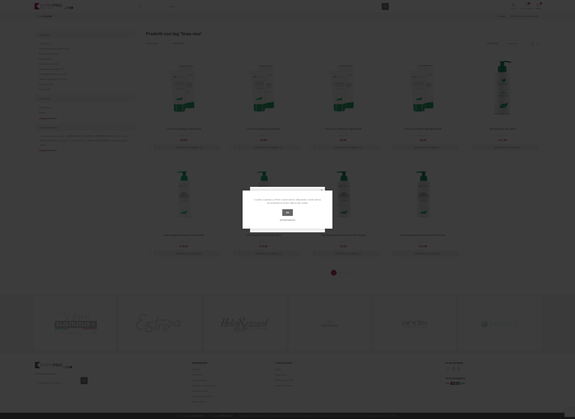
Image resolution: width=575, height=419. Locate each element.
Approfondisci (287, 220)
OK (287, 212)
